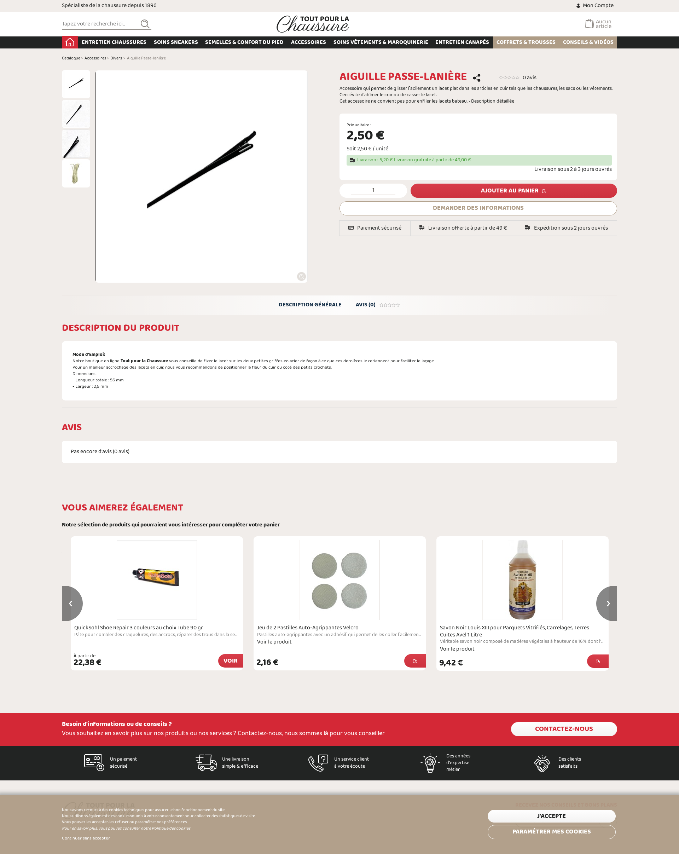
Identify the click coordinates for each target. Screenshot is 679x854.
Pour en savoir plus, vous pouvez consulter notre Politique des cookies (126, 828)
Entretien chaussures (114, 42)
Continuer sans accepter (86, 838)
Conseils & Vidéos (588, 42)
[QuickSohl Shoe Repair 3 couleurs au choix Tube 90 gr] (156, 580)
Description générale (310, 305)
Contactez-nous (564, 729)
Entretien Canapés (462, 42)
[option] (76, 84)
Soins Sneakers (176, 42)
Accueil (70, 42)
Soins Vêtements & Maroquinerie (380, 42)
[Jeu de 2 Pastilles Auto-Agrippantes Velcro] (339, 580)
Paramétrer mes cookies (551, 831)
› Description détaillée (491, 101)
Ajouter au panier (510, 190)
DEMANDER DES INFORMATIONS (478, 208)
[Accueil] (313, 24)
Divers (116, 58)
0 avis (529, 77)
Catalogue (71, 58)
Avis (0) (366, 305)
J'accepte (551, 816)
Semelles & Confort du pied (244, 42)
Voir (231, 661)
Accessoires (308, 42)
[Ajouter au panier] (415, 661)
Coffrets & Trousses (526, 42)
